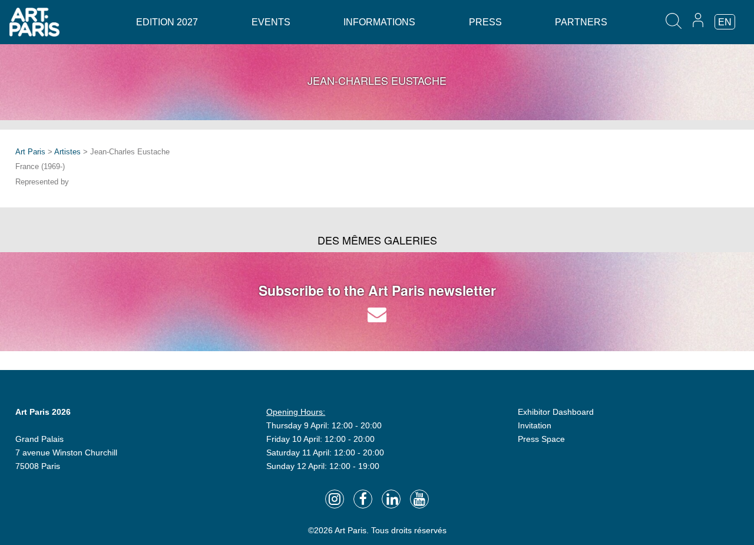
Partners (581, 22)
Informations (379, 22)
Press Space (541, 439)
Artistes (67, 151)
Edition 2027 (167, 22)
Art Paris (30, 151)
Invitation (534, 425)
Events (271, 22)
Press (485, 22)
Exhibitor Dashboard (556, 412)
